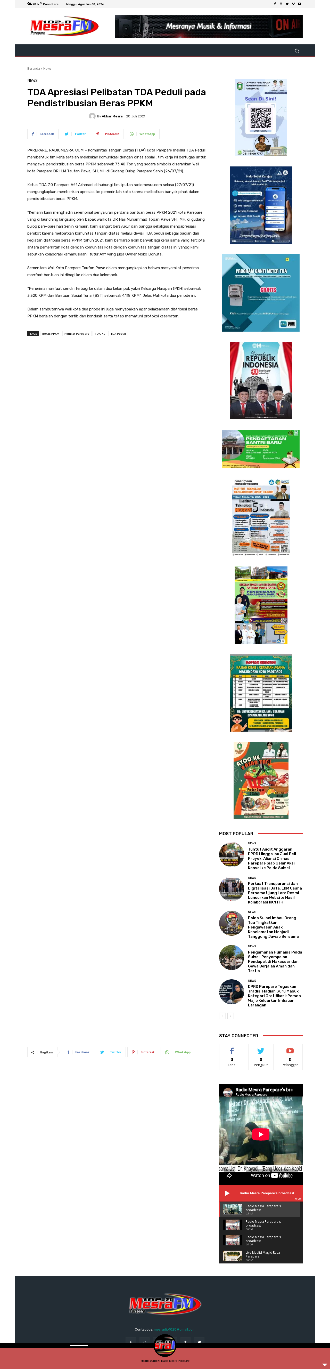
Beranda (33, 68)
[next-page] (230, 1016)
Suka (232, 1048)
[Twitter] (287, 4)
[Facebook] (275, 4)
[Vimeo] (293, 4)
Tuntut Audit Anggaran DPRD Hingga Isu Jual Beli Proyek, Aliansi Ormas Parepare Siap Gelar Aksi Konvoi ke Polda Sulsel (272, 858)
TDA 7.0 (100, 333)
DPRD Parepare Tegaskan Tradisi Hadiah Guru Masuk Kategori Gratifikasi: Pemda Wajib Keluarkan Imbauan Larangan (274, 995)
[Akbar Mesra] (93, 116)
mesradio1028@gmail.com (174, 1329)
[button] (297, 50)
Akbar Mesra (112, 116)
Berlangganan (290, 1048)
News (47, 68)
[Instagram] (281, 4)
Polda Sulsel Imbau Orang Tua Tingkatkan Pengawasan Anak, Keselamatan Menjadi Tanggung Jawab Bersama (273, 927)
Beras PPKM (50, 333)
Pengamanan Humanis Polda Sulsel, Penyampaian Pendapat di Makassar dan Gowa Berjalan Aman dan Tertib (275, 961)
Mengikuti (261, 1048)
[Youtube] (299, 4)
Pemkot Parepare (76, 333)
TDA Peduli (118, 333)
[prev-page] (222, 1016)
